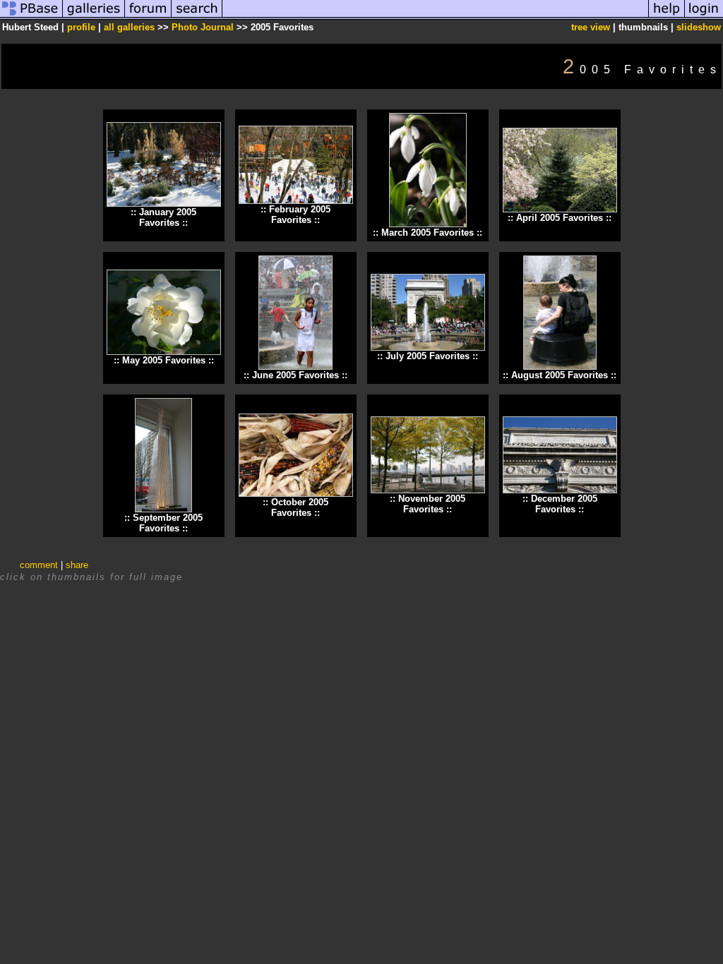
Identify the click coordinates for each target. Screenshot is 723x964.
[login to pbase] (704, 16)
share (77, 565)
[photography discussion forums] (148, 16)
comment (39, 565)
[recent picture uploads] (94, 16)
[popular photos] (435, 16)
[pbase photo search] (197, 16)
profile (81, 27)
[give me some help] (666, 16)
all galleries (129, 27)
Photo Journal (204, 27)
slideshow (698, 27)
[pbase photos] (31, 16)
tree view (590, 27)
